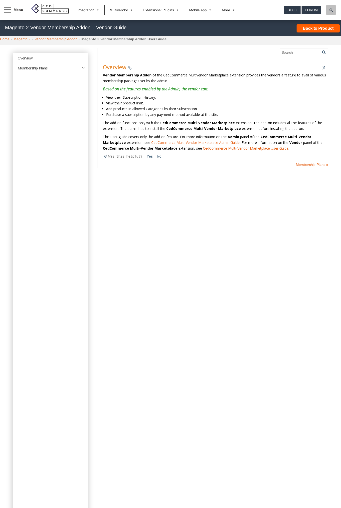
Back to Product (318, 28)
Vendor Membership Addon (55, 39)
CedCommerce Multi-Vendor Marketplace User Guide (246, 148)
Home (4, 39)
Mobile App (198, 10)
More (226, 10)
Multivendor (119, 10)
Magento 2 (21, 39)
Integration (85, 10)
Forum (311, 10)
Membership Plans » (312, 165)
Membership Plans (33, 68)
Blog (292, 10)
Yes (150, 156)
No (159, 156)
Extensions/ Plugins (158, 10)
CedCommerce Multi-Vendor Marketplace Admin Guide (195, 142)
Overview (25, 58)
